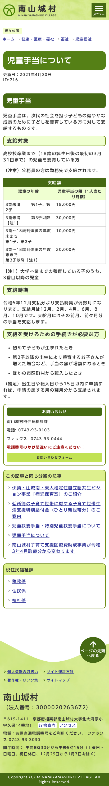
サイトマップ (58, 680)
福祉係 (19, 600)
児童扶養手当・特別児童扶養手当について (56, 526)
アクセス (68, 725)
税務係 (19, 581)
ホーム (9, 39)
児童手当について (30, 535)
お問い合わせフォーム (54, 457)
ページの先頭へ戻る (93, 653)
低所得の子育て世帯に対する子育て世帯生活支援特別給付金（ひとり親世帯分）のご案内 (56, 510)
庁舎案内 (47, 725)
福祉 (65, 39)
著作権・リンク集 (22, 680)
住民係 (19, 591)
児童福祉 (83, 39)
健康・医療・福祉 (37, 39)
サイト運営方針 (60, 672)
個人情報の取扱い (22, 672)
